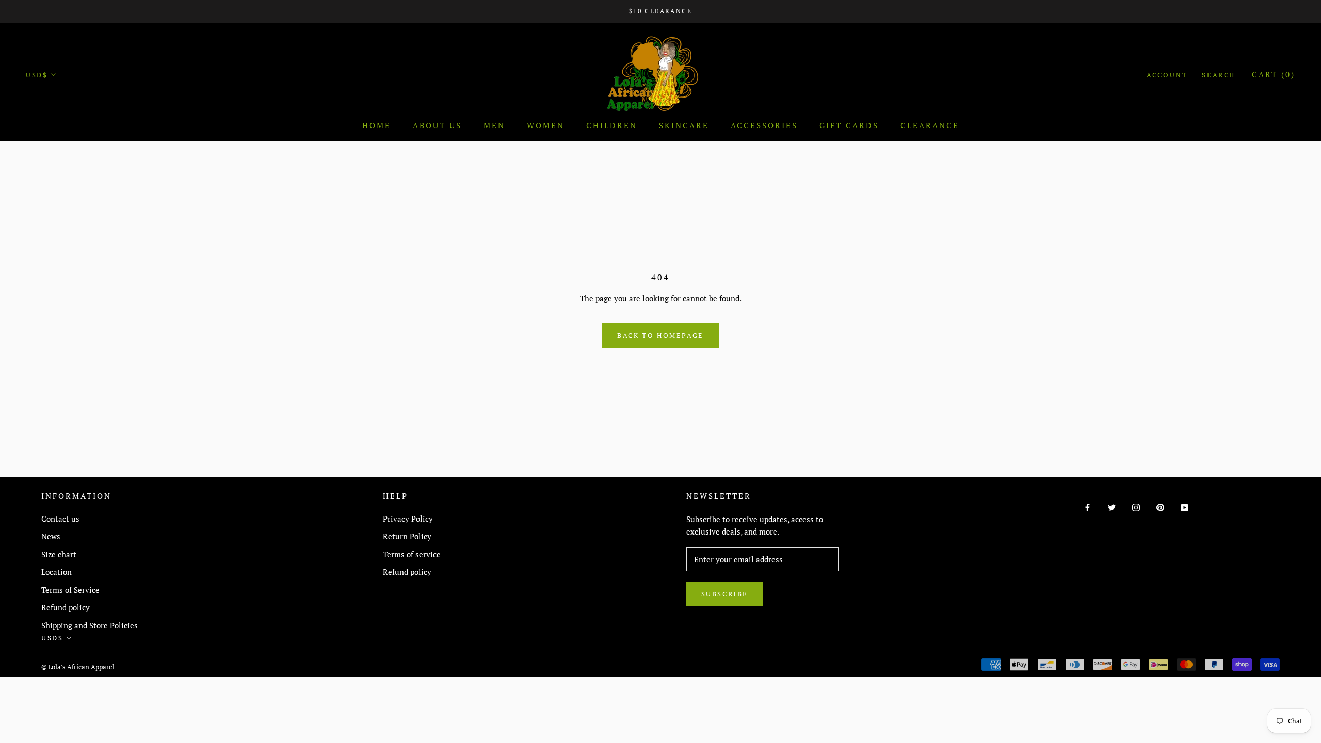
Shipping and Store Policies (89, 625)
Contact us (60, 518)
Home (376, 125)
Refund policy (65, 607)
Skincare (684, 125)
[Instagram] (1136, 506)
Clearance (929, 125)
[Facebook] (1087, 506)
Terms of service (412, 554)
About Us (437, 125)
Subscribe (724, 594)
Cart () (1273, 74)
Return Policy (407, 536)
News (50, 536)
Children (611, 125)
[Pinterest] (1160, 506)
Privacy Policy (408, 518)
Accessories (764, 125)
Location (56, 572)
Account (1167, 74)
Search (1218, 74)
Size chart (58, 554)
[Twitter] (1112, 506)
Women (546, 125)
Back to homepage (660, 335)
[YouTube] (1184, 506)
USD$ (36, 74)
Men (494, 125)
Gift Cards (849, 125)
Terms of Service (70, 590)
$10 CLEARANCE (660, 11)
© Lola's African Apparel (78, 666)
